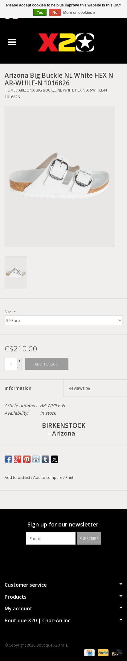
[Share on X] (54, 459)
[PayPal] (102, 652)
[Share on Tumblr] (45, 459)
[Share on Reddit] (36, 459)
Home (10, 90)
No (54, 12)
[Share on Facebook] (8, 459)
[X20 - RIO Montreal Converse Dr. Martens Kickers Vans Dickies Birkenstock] (75, 42)
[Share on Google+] (17, 459)
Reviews (79, 388)
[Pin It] (27, 459)
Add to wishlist (18, 477)
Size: (10, 312)
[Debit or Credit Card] (115, 652)
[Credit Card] (89, 652)
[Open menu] (12, 42)
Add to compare (48, 477)
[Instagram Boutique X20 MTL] (69, 557)
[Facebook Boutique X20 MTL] (58, 557)
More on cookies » (79, 12)
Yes (40, 12)
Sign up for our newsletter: (63, 524)
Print (69, 477)
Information (18, 388)
